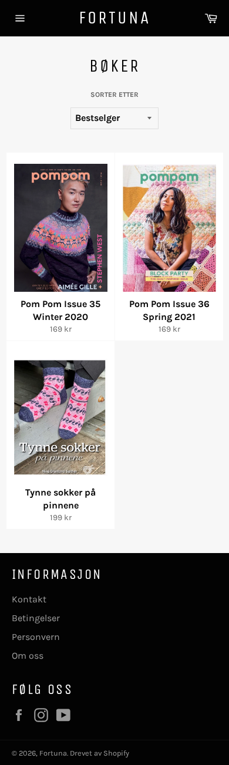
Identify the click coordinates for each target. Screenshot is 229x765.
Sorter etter (114, 94)
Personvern (36, 636)
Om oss (27, 655)
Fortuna (114, 17)
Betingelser (36, 618)
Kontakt (29, 599)
